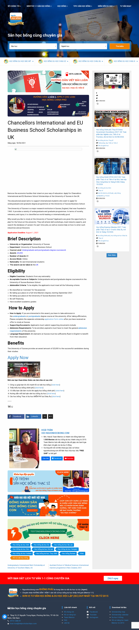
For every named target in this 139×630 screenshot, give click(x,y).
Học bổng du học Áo (41, 545)
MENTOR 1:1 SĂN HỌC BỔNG (38, 6)
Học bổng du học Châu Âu (119, 235)
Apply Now (18, 357)
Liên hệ (66, 623)
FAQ (65, 620)
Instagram (93, 617)
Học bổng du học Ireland (22, 553)
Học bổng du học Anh (21, 545)
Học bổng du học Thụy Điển (46, 553)
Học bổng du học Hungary (67, 549)
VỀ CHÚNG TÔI (14, 6)
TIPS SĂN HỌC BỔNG (82, 6)
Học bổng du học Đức (21, 549)
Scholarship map (118, 612)
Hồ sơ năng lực (70, 615)
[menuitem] (17, 61)
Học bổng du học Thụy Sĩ (105, 140)
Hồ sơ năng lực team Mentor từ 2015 (120, 621)
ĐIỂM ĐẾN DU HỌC (105, 6)
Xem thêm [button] (112, 255)
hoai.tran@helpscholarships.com (23, 624)
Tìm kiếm (120, 46)
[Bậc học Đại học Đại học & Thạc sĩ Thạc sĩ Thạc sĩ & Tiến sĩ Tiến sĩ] (34, 46)
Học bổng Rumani (68, 553)
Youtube (70, 458)
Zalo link (45, 458)
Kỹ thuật (110, 193)
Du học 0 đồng (117, 617)
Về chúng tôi (69, 612)
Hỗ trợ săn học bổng (20, 558)
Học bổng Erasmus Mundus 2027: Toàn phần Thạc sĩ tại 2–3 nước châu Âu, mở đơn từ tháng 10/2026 (111, 229)
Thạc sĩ (100, 190)
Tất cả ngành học (103, 145)
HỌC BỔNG (61, 6)
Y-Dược (107, 196)
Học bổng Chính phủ (103, 235)
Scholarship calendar (120, 615)
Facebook (58, 458)
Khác (82, 553)
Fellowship (101, 143)
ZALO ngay (113, 578)
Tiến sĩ (115, 143)
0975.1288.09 (15, 621)
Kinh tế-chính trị (102, 193)
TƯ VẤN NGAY (125, 6)
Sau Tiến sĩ (109, 143)
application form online (54, 319)
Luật (115, 193)
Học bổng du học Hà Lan (43, 549)
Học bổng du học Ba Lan (63, 545)
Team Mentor (69, 617)
